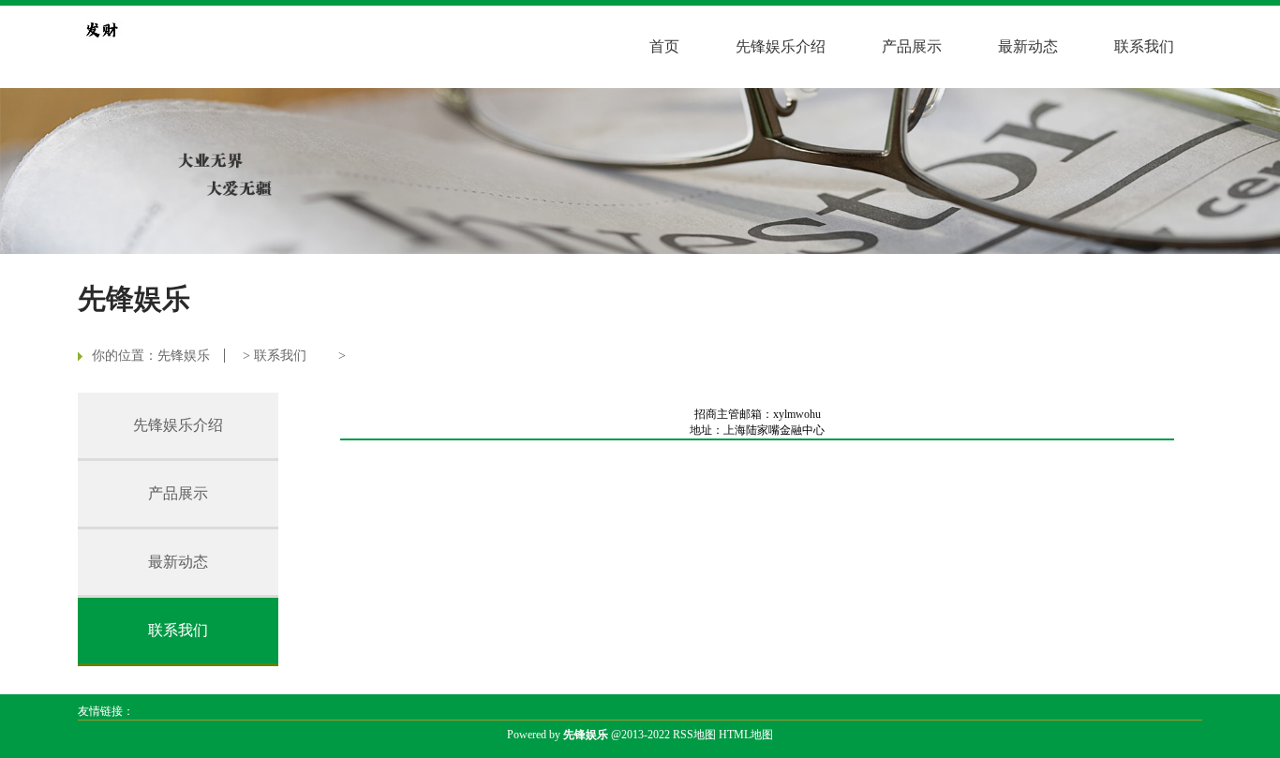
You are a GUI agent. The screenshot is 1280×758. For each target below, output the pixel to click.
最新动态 (1028, 46)
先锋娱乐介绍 (781, 46)
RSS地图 (694, 734)
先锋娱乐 (183, 356)
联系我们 (1144, 46)
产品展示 (912, 46)
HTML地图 (746, 734)
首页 (664, 46)
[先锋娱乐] (101, 29)
